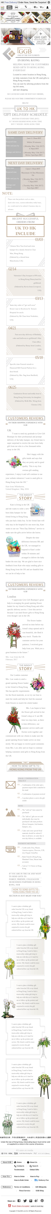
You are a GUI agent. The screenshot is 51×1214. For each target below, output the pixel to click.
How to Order (19, 1176)
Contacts (20, 1166)
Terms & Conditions (22, 1187)
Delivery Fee (43, 1180)
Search (35, 1166)
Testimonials (19, 1170)
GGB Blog (40, 1191)
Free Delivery (11, 2)
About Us (33, 1162)
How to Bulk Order (21, 1180)
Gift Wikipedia (40, 1187)
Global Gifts (34, 1170)
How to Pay (35, 1176)
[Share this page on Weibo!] (36, 1201)
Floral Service (24, 1191)
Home (19, 1162)
